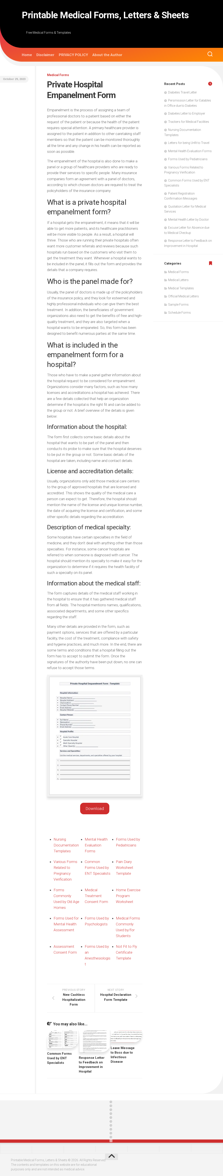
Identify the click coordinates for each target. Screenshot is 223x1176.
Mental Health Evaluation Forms (96, 845)
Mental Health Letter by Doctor (188, 219)
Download (95, 808)
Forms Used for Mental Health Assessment (66, 924)
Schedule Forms (179, 312)
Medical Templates (181, 288)
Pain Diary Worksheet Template (124, 868)
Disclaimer (45, 55)
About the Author (107, 55)
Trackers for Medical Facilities (188, 121)
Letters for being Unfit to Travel (188, 143)
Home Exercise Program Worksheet (128, 896)
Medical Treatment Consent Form (96, 896)
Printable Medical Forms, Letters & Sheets (105, 15)
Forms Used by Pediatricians (188, 159)
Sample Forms (178, 304)
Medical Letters (178, 280)
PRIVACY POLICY (73, 55)
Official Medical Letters (183, 296)
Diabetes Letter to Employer (186, 113)
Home (27, 55)
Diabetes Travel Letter (182, 92)
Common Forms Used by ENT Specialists (97, 868)
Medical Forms (58, 75)
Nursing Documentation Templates (66, 845)
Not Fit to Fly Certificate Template (126, 952)
